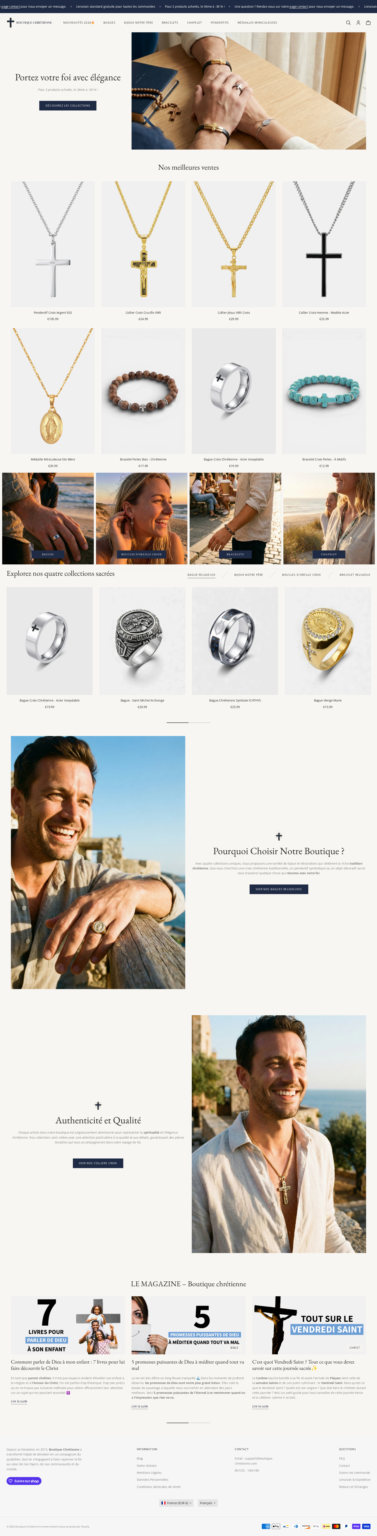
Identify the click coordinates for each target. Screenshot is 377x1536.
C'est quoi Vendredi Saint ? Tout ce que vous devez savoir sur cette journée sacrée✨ (303, 1364)
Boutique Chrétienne (26, 1526)
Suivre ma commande (354, 1472)
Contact (344, 1465)
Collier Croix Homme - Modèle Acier (324, 312)
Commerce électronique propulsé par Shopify (64, 1526)
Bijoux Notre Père (138, 22)
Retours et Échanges (353, 1486)
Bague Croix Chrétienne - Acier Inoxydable (234, 459)
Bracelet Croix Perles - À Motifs (324, 459)
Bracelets (170, 22)
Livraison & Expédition (354, 1479)
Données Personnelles (152, 1479)
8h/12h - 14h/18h (247, 1470)
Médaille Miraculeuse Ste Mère (53, 459)
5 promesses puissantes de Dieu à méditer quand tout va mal (188, 1364)
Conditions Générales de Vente (159, 1486)
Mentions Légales (149, 1472)
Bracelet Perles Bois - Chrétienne (143, 459)
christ (355, 1348)
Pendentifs (220, 22)
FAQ (342, 1458)
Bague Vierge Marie (328, 700)
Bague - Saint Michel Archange (142, 700)
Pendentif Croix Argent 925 (53, 312)
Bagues (109, 22)
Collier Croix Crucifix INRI (143, 312)
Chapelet (194, 22)
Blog (140, 1458)
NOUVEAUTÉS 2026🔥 (79, 22)
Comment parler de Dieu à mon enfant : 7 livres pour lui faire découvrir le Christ (68, 1364)
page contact (11, 6)
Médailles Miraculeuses (257, 22)
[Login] (358, 23)
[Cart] (368, 23)
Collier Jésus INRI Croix (234, 312)
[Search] (348, 23)
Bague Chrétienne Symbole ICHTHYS (235, 700)
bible (114, 1348)
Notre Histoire (147, 1465)
